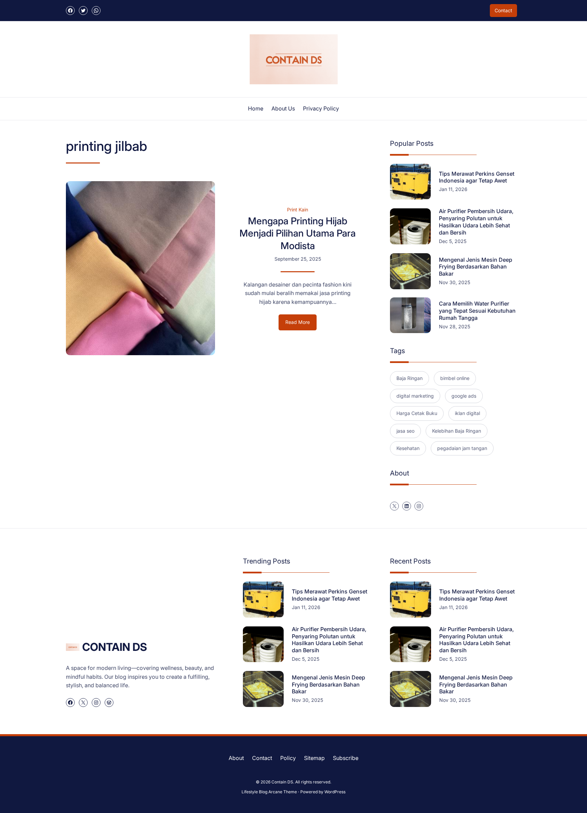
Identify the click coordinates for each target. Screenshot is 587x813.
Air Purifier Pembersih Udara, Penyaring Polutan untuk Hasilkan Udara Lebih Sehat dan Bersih (476, 222)
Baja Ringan (409, 378)
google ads (463, 396)
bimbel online (454, 378)
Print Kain (297, 209)
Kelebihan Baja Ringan (456, 431)
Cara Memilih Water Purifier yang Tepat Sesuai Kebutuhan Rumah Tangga (477, 310)
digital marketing (415, 396)
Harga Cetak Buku (416, 413)
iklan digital (467, 413)
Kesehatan (408, 448)
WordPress (334, 791)
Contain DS (114, 647)
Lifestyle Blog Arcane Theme (269, 791)
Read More (301, 324)
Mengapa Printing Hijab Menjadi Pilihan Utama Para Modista (297, 233)
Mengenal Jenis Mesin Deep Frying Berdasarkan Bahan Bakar (475, 266)
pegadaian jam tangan (462, 448)
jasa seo (405, 431)
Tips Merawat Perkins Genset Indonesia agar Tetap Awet (476, 177)
